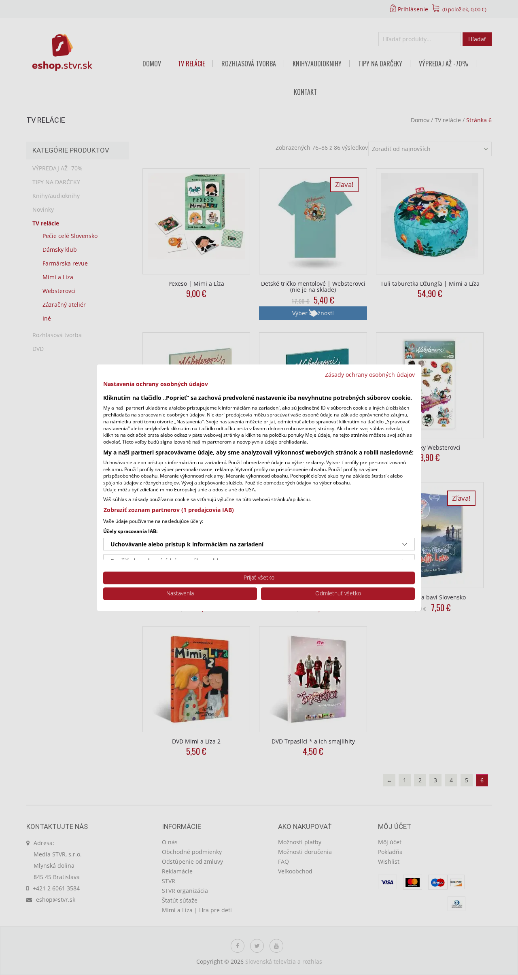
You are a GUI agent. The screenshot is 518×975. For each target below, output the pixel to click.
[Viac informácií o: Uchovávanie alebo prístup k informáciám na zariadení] (404, 544)
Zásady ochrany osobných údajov (370, 374)
